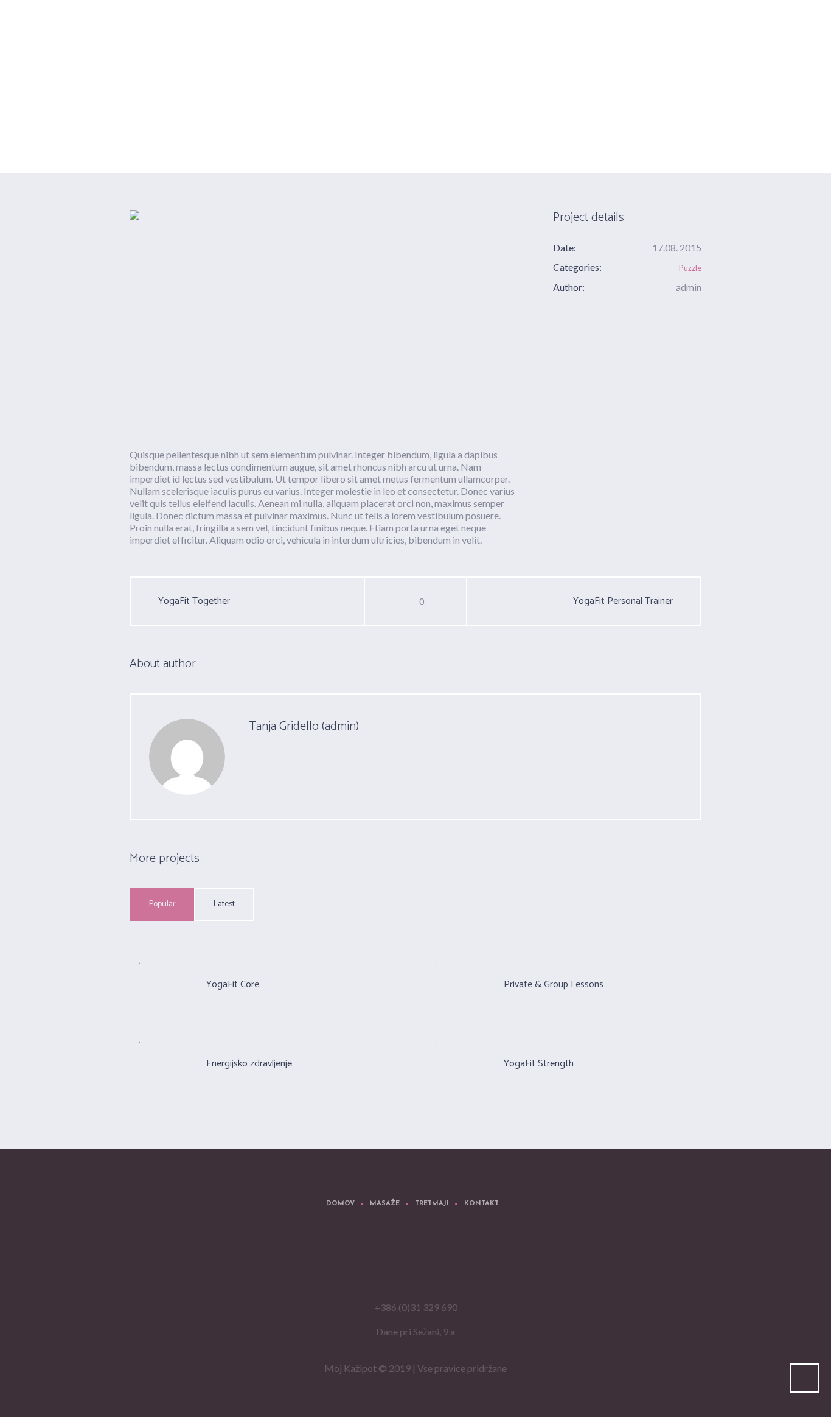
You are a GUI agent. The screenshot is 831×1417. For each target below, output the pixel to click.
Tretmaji (432, 1203)
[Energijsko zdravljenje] (160, 1063)
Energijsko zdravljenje (249, 1063)
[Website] (280, 765)
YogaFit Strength (539, 1063)
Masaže (385, 1203)
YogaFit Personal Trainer (623, 601)
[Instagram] (436, 1262)
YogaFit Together (194, 601)
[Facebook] (399, 1262)
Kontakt (481, 1203)
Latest (224, 904)
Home (610, 143)
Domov (340, 1203)
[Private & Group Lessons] (458, 984)
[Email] (255, 765)
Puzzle (690, 268)
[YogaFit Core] (160, 984)
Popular (162, 904)
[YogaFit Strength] (323, 318)
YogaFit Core (232, 984)
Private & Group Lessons (553, 984)
